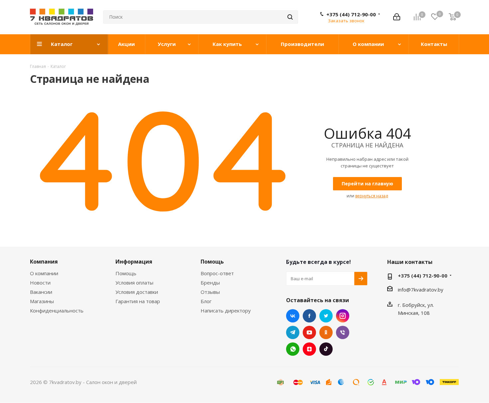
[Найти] (290, 17)
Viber (342, 332)
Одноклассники (326, 332)
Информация (133, 261)
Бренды (210, 282)
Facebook (309, 315)
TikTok (326, 349)
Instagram (342, 315)
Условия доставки (136, 292)
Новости (40, 282)
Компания (44, 261)
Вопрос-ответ (217, 273)
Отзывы (210, 292)
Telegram (292, 332)
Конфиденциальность (56, 310)
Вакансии (41, 292)
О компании (44, 273)
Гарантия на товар (137, 301)
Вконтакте (292, 315)
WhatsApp (292, 349)
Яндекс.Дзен (309, 349)
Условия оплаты (134, 282)
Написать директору (226, 310)
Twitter (326, 315)
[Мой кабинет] (396, 17)
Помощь (125, 273)
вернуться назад (371, 196)
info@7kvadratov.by (420, 289)
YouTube (309, 332)
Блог (206, 301)
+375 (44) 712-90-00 (351, 14)
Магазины (42, 301)
